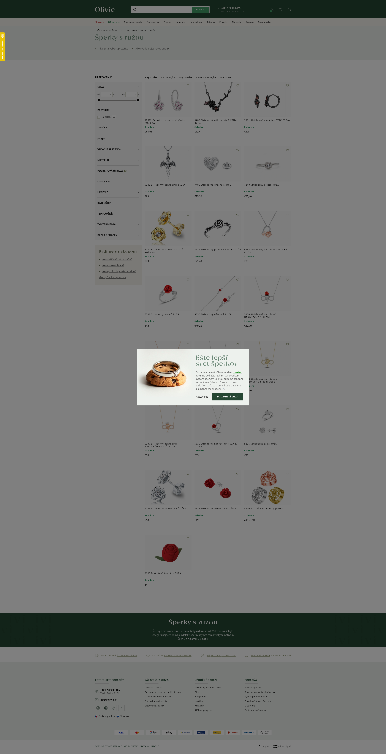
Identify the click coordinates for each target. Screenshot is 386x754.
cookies (237, 372)
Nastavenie (202, 396)
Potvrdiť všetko (227, 396)
